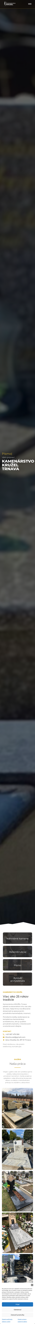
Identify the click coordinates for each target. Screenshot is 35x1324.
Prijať (17, 1304)
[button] (32, 1285)
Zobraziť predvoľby (17, 1315)
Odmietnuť (17, 1310)
